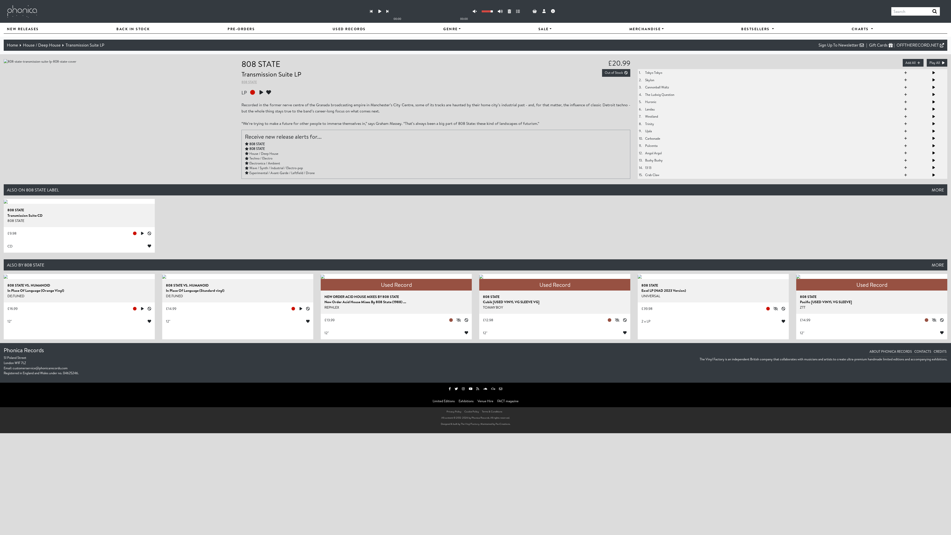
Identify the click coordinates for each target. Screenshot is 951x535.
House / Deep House (42, 45)
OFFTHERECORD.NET (918, 45)
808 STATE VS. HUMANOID (28, 285)
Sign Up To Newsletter (839, 45)
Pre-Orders (241, 29)
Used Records (349, 29)
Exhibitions (466, 401)
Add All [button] (910, 62)
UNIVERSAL (650, 296)
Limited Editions (444, 401)
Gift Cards (879, 45)
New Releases (23, 29)
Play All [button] (934, 62)
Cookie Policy (471, 411)
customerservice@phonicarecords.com (40, 368)
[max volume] (500, 11)
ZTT (802, 307)
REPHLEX (331, 307)
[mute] (475, 11)
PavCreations (503, 424)
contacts (922, 351)
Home (12, 45)
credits (940, 351)
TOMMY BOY (493, 307)
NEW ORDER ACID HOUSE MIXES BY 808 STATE (361, 296)
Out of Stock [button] (614, 72)
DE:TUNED (16, 296)
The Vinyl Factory (470, 424)
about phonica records (891, 351)
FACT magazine (508, 401)
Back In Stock (133, 29)
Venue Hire (485, 401)
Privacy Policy (454, 411)
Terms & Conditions (492, 411)
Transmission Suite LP (85, 45)
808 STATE (260, 63)
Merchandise (645, 29)
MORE (938, 190)
